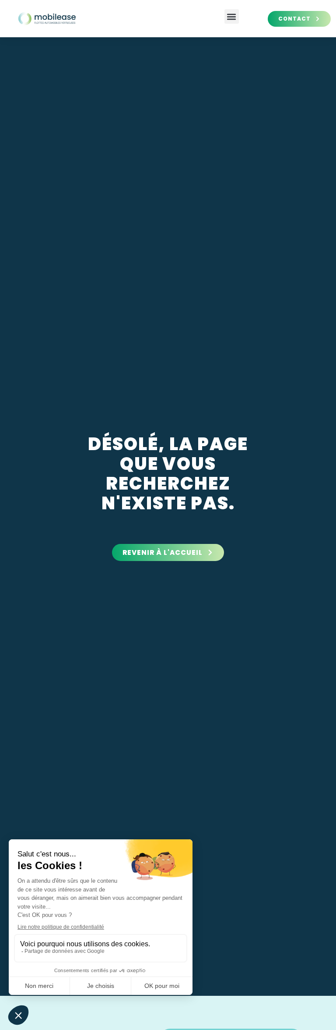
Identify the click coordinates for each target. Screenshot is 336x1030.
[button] (231, 16)
